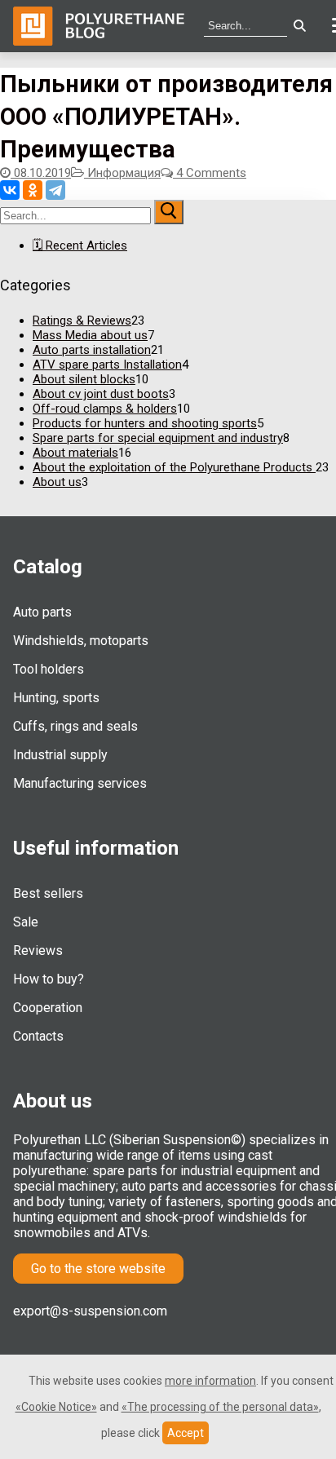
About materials (75, 452)
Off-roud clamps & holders (105, 408)
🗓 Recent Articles (80, 245)
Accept (185, 1432)
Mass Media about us (90, 335)
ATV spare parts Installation (107, 364)
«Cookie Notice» (56, 1406)
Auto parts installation (92, 350)
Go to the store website (98, 1268)
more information (210, 1380)
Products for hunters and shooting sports (145, 423)
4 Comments (209, 173)
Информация (122, 173)
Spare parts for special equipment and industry (158, 438)
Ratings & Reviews (82, 320)
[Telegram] (55, 190)
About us (57, 482)
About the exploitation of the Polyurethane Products (174, 467)
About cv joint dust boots (101, 394)
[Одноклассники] (32, 190)
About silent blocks (84, 379)
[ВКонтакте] (10, 190)
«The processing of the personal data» (220, 1406)
